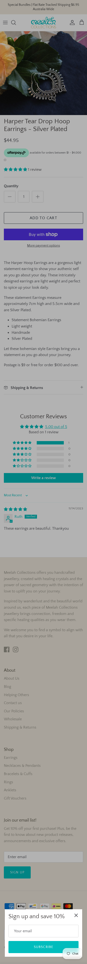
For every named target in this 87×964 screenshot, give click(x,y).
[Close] (76, 915)
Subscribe (43, 947)
